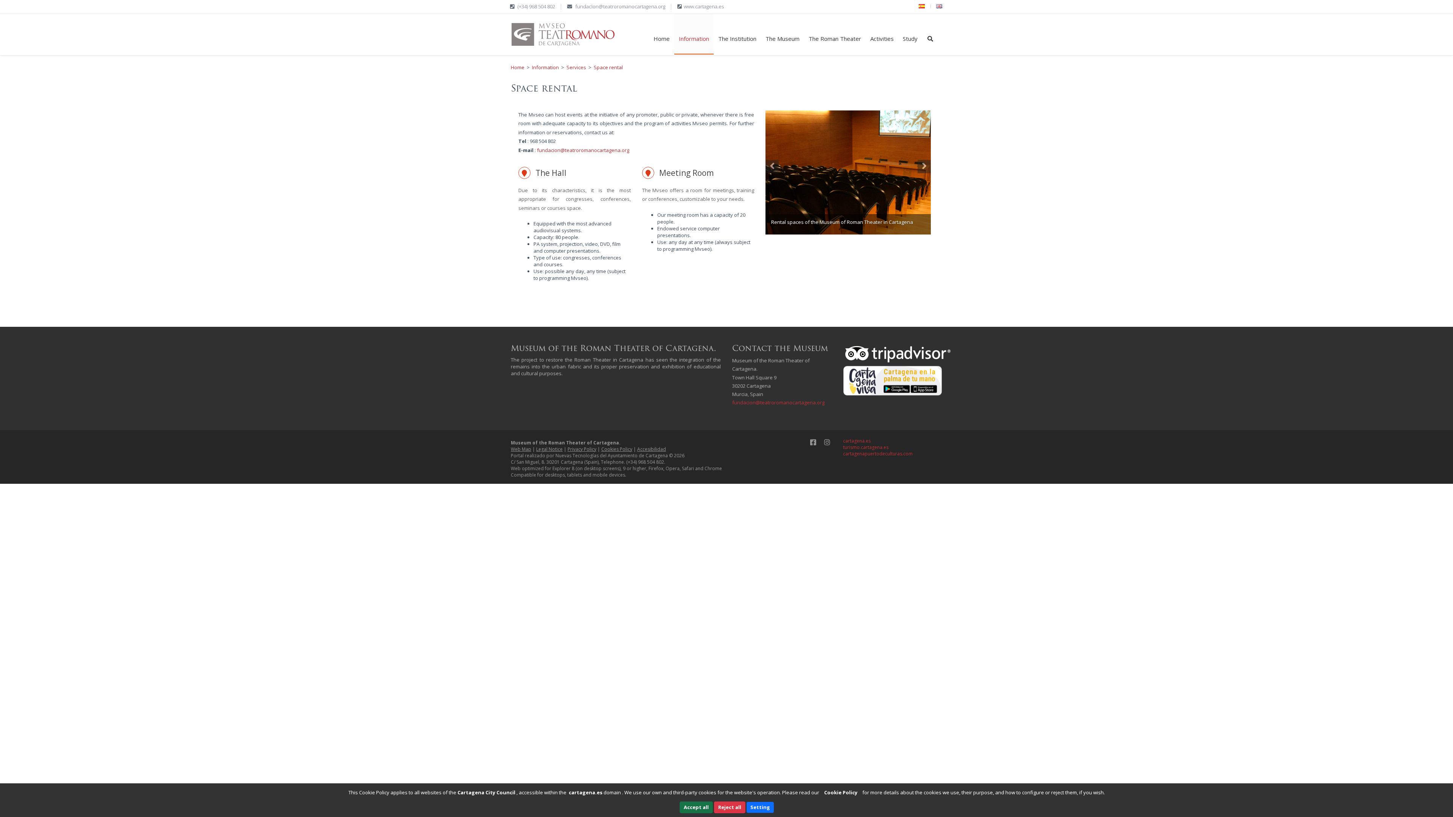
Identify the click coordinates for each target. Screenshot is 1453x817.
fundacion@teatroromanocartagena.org (620, 6)
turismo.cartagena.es (865, 447)
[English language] (939, 6)
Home (661, 38)
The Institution (737, 38)
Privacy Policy (582, 449)
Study (910, 38)
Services (576, 67)
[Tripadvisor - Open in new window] (898, 353)
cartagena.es (857, 441)
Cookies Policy (616, 449)
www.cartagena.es (704, 6)
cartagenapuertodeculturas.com (878, 453)
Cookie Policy (840, 792)
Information (694, 38)
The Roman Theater (835, 38)
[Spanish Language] (922, 6)
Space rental (608, 67)
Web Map (521, 449)
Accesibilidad (651, 449)
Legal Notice (549, 449)
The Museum (782, 38)
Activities (882, 38)
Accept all (696, 807)
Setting (760, 807)
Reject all (729, 807)
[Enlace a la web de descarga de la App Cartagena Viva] (893, 381)
